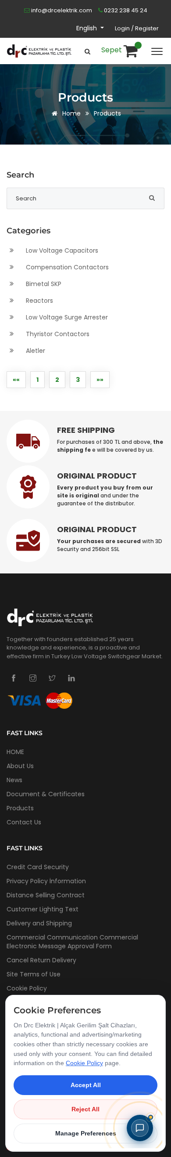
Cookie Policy (27, 988)
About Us (20, 766)
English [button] (87, 28)
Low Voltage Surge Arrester (66, 317)
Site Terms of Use (34, 974)
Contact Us (24, 822)
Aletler (34, 350)
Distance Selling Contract (46, 895)
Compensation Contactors (66, 267)
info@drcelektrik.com (61, 10)
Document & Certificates (46, 794)
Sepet (112, 50)
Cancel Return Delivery (41, 960)
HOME (15, 751)
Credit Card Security (38, 867)
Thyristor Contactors (56, 334)
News (14, 780)
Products (107, 113)
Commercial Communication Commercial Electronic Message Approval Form (72, 941)
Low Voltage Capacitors (61, 250)
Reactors (38, 300)
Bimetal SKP (42, 283)
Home (71, 113)
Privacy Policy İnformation (46, 881)
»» (99, 379)
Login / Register (137, 28)
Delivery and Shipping (39, 923)
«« (16, 379)
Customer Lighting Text (42, 909)
